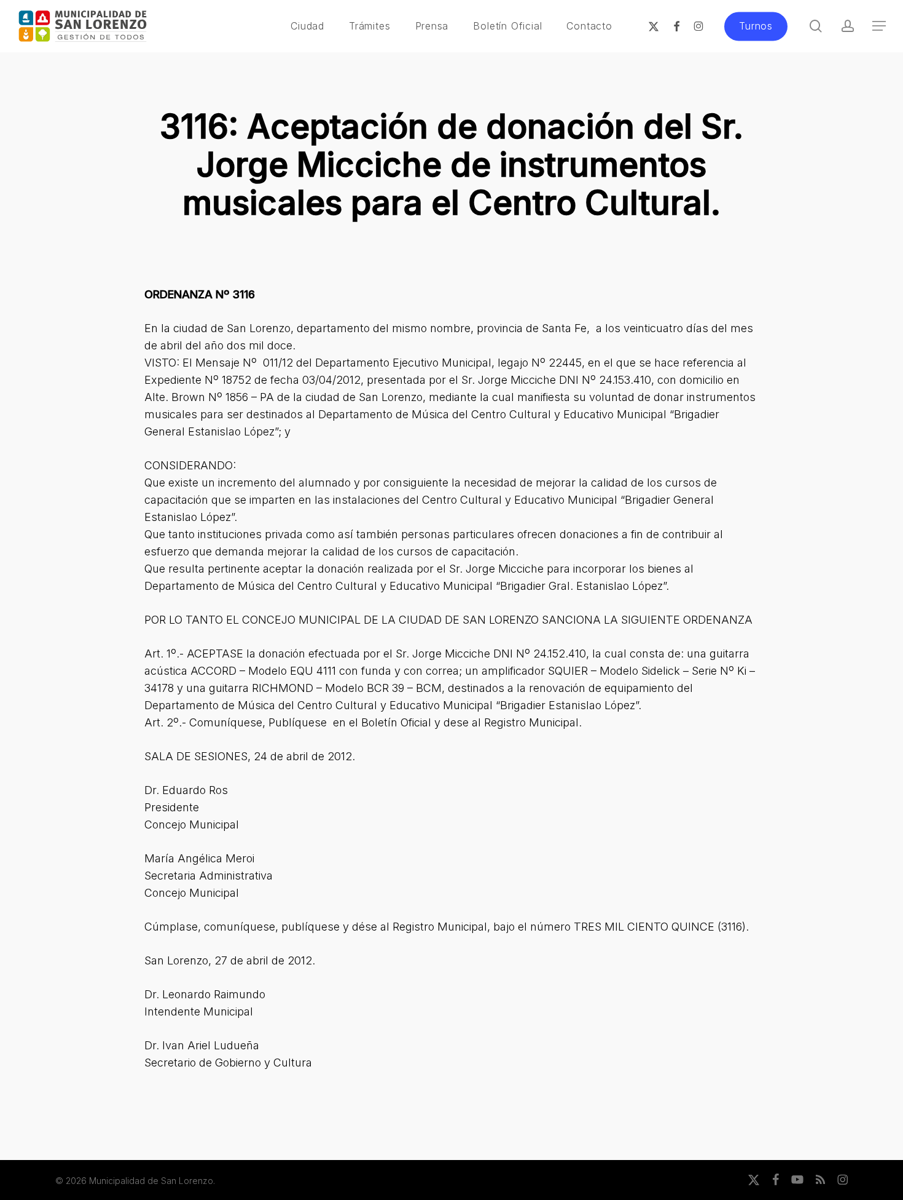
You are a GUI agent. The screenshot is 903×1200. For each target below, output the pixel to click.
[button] (879, 26)
